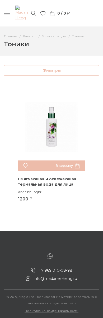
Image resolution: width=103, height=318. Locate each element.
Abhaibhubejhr (29, 192)
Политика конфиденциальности (51, 311)
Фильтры (52, 70)
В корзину (64, 166)
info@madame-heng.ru (55, 278)
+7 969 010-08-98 (55, 270)
